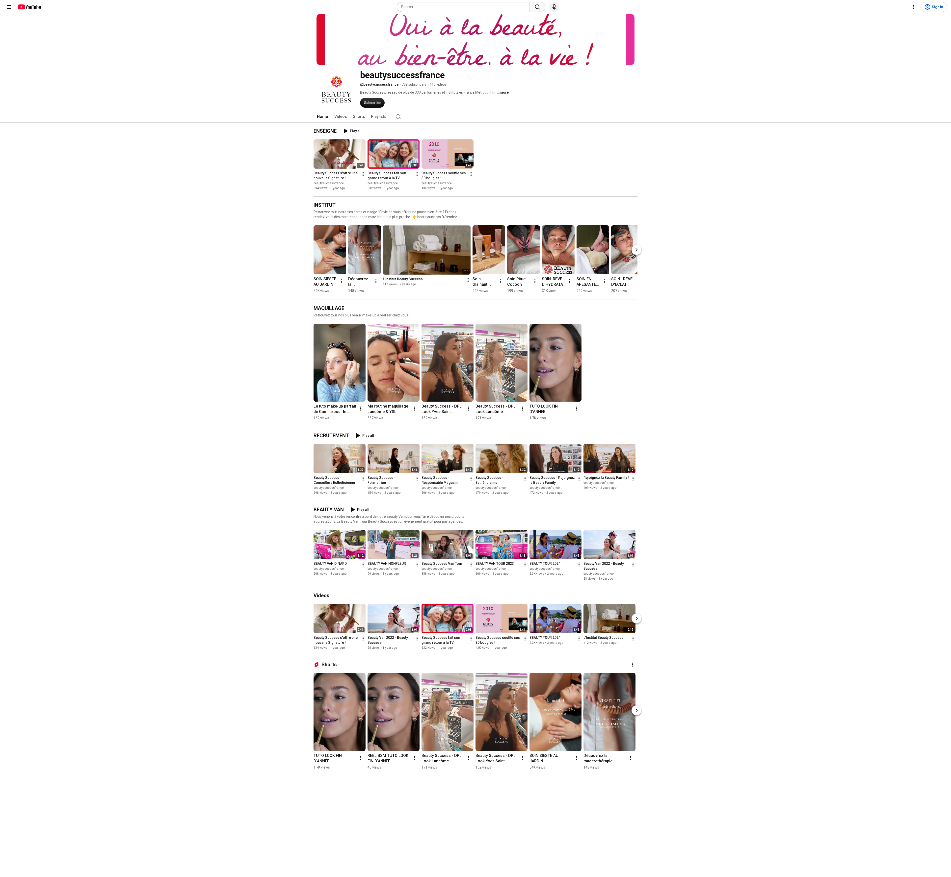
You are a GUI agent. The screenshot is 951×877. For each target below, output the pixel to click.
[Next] (636, 250)
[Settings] (914, 7)
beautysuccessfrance (329, 183)
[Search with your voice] (554, 7)
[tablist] (475, 117)
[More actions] (363, 174)
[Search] (537, 7)
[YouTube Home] (29, 7)
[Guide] (9, 7)
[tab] (322, 117)
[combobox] (464, 7)
